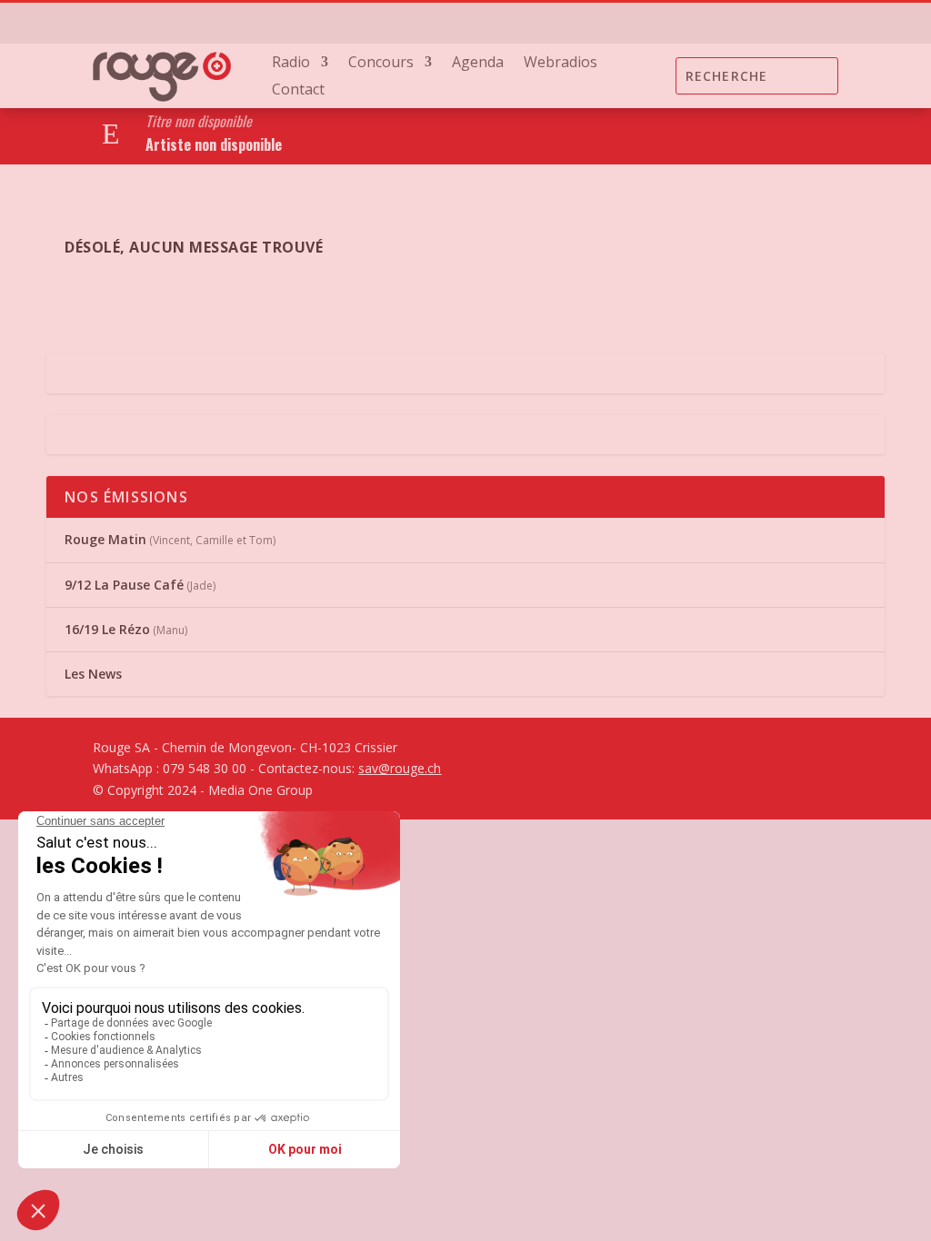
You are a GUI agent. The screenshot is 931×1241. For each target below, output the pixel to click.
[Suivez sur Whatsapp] (823, 22)
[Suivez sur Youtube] (787, 22)
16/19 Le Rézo (107, 629)
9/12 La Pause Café (124, 584)
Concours (381, 63)
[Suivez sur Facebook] (714, 22)
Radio (291, 63)
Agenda (478, 63)
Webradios (560, 63)
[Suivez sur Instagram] (751, 22)
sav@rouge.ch (399, 768)
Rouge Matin (105, 539)
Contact (298, 91)
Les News (93, 673)
